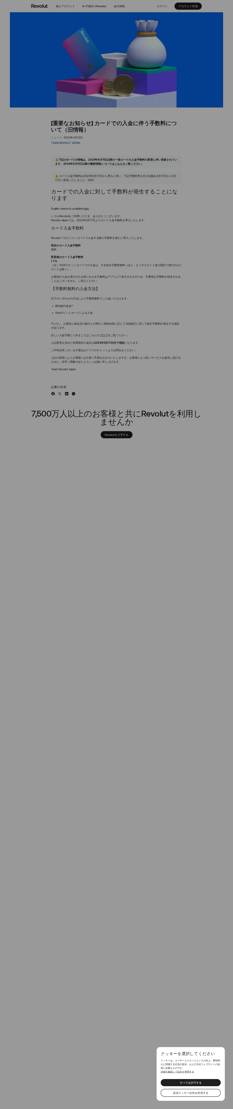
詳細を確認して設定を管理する (177, 1071)
